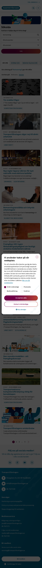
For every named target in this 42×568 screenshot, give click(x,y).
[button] (21, 309)
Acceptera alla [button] (21, 298)
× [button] (36, 256)
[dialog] (21, 284)
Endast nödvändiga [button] (21, 304)
